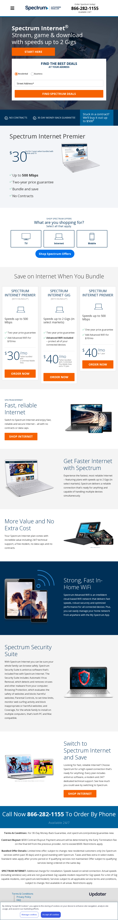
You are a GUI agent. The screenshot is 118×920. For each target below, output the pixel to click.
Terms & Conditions (22, 893)
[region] (59, 911)
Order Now (20, 374)
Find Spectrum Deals (59, 94)
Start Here (33, 52)
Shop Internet (21, 436)
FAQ (19, 900)
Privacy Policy (24, 896)
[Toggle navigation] (12, 8)
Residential (23, 73)
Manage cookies (29, 914)
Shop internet (80, 794)
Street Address (25, 83)
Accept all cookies (50, 914)
